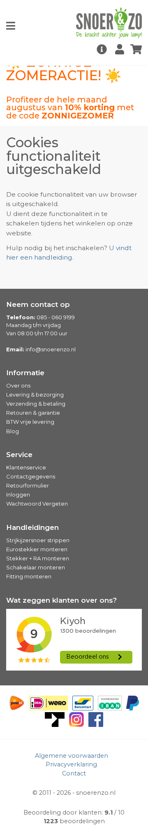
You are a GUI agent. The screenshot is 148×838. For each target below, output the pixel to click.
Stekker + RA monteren (37, 558)
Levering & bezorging (35, 394)
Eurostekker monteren (36, 549)
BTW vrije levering (30, 421)
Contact (74, 773)
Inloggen (18, 494)
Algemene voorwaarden (71, 755)
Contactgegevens (30, 476)
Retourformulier (27, 485)
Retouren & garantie (33, 412)
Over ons (18, 385)
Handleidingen (32, 527)
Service (19, 454)
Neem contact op (38, 304)
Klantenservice (26, 467)
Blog (12, 431)
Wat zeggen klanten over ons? (61, 600)
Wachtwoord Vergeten (37, 503)
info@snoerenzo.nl (50, 349)
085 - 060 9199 (56, 317)
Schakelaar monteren (35, 567)
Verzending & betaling (35, 403)
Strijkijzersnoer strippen (37, 540)
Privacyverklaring (71, 764)
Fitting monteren (28, 576)
